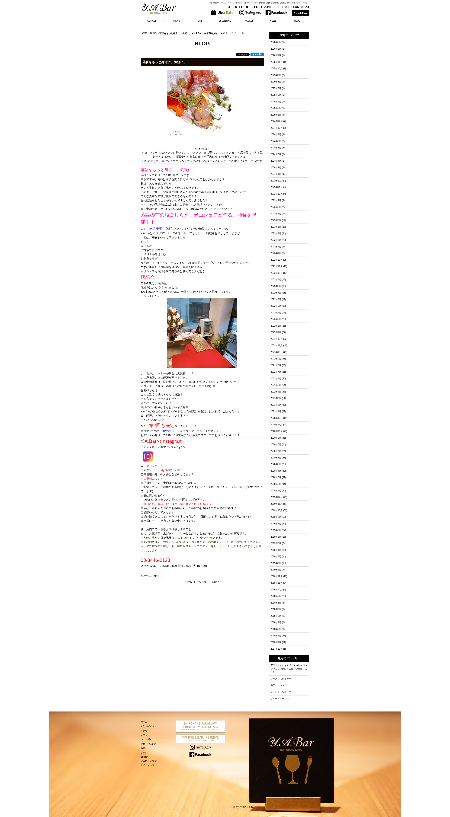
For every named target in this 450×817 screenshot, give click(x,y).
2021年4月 (276, 391)
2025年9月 (276, 75)
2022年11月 (276, 266)
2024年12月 (276, 121)
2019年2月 (276, 563)
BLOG (153, 33)
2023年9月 (276, 200)
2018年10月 (276, 589)
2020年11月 (276, 424)
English (144, 756)
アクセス (145, 730)
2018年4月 (276, 622)
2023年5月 (276, 226)
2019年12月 (276, 497)
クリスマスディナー (281, 678)
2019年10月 (276, 510)
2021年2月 (276, 405)
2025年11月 (276, 62)
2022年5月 (276, 306)
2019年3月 (276, 556)
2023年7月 (276, 213)
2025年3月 (276, 108)
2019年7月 (276, 530)
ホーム (144, 721)
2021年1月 (276, 411)
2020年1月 (276, 490)
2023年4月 (276, 233)
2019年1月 (276, 569)
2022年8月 (276, 286)
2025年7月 (276, 88)
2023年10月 (276, 194)
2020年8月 (276, 444)
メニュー (145, 735)
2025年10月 (276, 68)
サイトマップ (147, 765)
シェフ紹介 (146, 739)
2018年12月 (276, 576)
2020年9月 (276, 437)
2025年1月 (276, 114)
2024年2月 (276, 167)
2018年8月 (276, 602)
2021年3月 (276, 398)
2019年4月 (276, 550)
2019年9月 (276, 517)
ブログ (144, 752)
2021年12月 (276, 339)
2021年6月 (276, 378)
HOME (144, 33)
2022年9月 (276, 279)
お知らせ (145, 748)
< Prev (189, 581)
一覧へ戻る (202, 581)
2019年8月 (276, 523)
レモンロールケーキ (281, 692)
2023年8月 (276, 207)
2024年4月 (276, 160)
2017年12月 (276, 648)
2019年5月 (276, 543)
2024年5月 (276, 154)
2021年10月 (276, 352)
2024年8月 (276, 141)
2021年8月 (276, 365)
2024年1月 (276, 174)
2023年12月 (276, 180)
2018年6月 (276, 609)
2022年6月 (276, 299)
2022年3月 (276, 319)
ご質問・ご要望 (149, 760)
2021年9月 (276, 358)
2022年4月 (276, 312)
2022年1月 (276, 332)
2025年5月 (276, 95)
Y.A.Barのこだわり (150, 726)
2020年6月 (276, 457)
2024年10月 (276, 128)
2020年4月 (276, 471)
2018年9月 (276, 596)
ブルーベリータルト (281, 698)
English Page (300, 12)
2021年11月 (276, 345)
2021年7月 (276, 372)
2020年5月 (276, 464)
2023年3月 (276, 240)
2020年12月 (276, 418)
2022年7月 (276, 292)
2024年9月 (276, 134)
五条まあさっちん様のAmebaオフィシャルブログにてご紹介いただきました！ (289, 669)
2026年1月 (276, 55)
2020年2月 (276, 484)
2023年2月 (276, 246)
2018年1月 (276, 642)
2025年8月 (276, 81)
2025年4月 (276, 101)
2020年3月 (276, 477)
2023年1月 (276, 253)
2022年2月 (276, 325)
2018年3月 (276, 629)
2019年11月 (276, 503)
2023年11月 (276, 187)
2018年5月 (276, 616)
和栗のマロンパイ (280, 685)
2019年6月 (276, 536)
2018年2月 (276, 635)
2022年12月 (276, 259)
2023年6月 (276, 220)
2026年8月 (276, 42)
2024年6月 (276, 147)
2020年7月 (276, 451)
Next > (215, 581)
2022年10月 (276, 273)
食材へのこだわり (150, 743)
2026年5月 (276, 48)
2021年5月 (276, 385)
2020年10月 (276, 431)
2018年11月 (276, 583)
